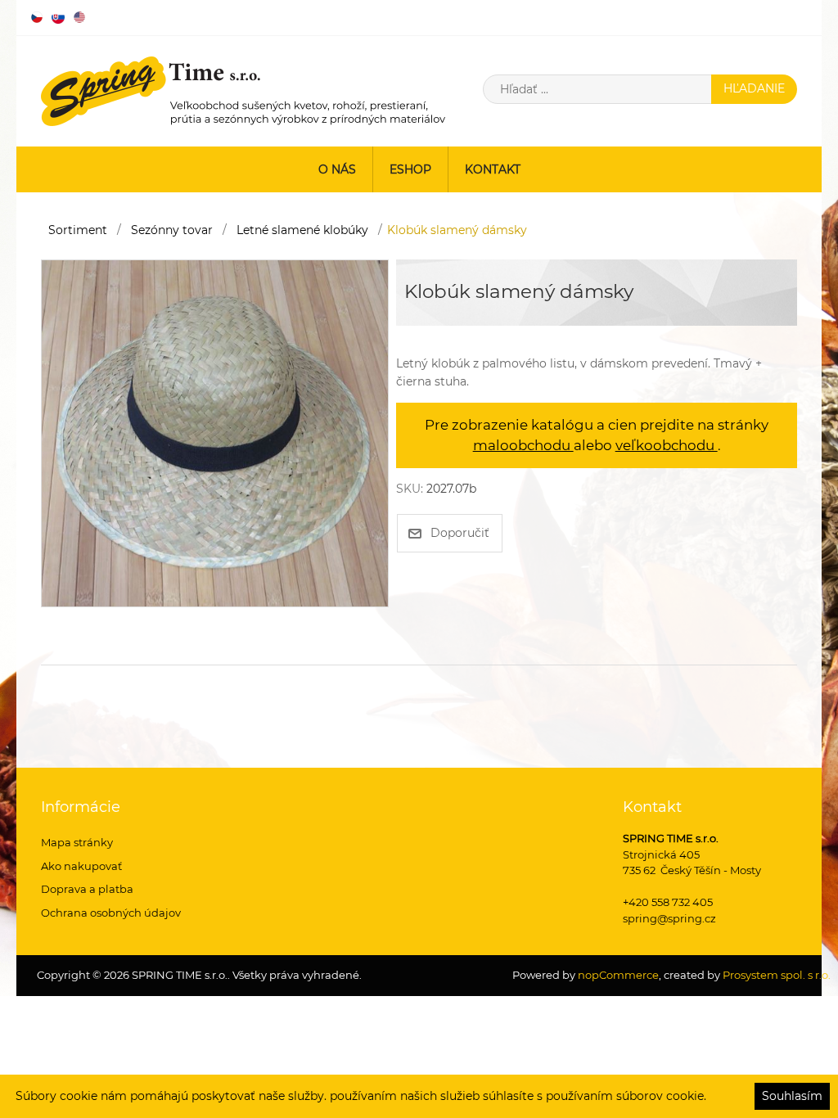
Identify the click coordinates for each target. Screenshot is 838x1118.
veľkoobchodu (666, 445)
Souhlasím (792, 1096)
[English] (79, 17)
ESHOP (410, 169)
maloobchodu (523, 445)
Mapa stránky (77, 842)
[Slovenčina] (58, 17)
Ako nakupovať (81, 865)
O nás (337, 169)
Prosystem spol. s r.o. (777, 974)
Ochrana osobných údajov (111, 912)
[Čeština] (37, 17)
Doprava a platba (87, 888)
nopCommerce (617, 974)
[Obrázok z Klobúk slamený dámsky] (215, 432)
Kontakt (492, 169)
